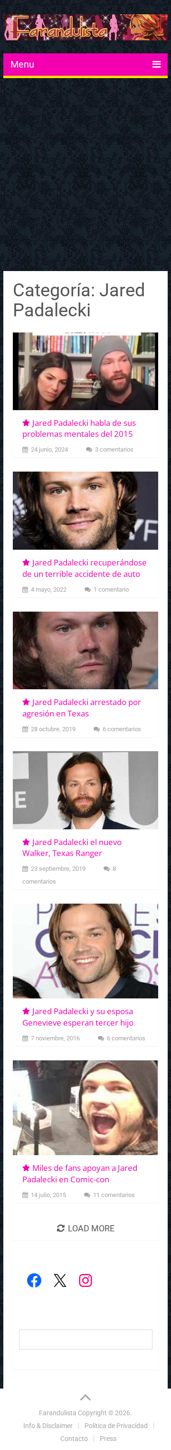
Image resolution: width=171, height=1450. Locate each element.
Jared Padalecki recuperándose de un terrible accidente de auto (84, 568)
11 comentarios (114, 1194)
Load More (91, 1228)
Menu (22, 64)
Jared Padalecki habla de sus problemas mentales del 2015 (79, 428)
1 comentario (111, 589)
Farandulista (57, 1413)
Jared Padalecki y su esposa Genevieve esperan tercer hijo (77, 1017)
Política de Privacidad (116, 1426)
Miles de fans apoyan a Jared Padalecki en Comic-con (79, 1173)
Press (108, 1438)
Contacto (74, 1438)
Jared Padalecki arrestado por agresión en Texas (81, 707)
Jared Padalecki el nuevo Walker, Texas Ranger (72, 847)
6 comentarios (122, 729)
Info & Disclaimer (48, 1426)
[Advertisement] (85, 176)
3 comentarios (114, 449)
